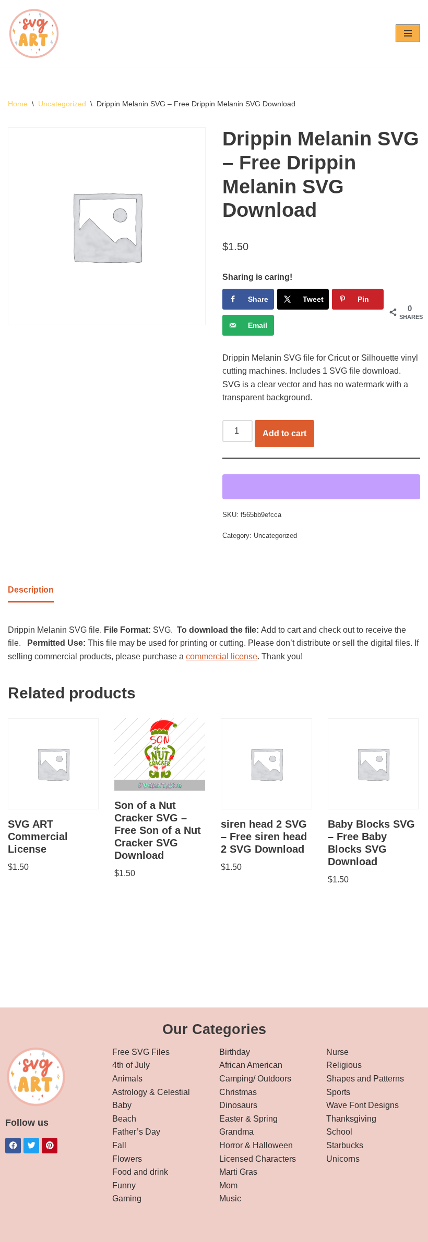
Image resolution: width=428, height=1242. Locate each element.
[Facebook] (13, 1145)
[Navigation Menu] (408, 33)
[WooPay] (321, 486)
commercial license (221, 656)
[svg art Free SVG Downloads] (34, 33)
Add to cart (284, 433)
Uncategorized (62, 104)
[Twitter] (31, 1145)
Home (18, 104)
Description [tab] (31, 589)
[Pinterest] (49, 1145)
